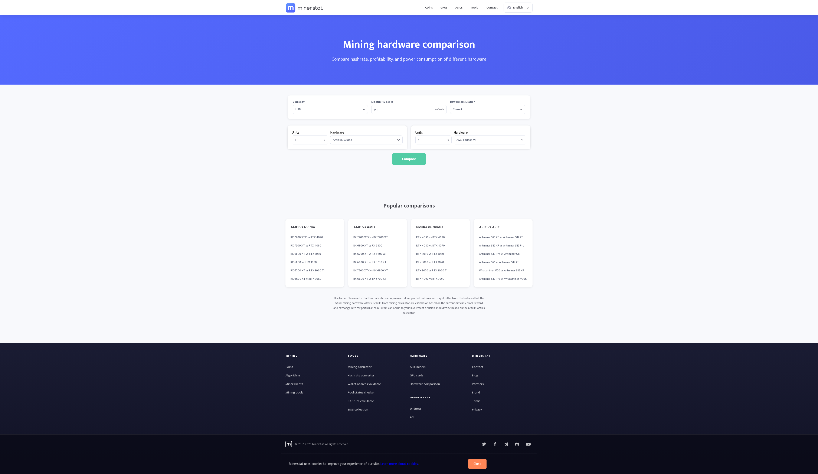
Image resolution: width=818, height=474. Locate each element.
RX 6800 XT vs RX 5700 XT (369, 262)
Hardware (337, 132)
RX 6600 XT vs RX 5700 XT (370, 278)
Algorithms (293, 375)
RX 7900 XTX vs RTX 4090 (307, 237)
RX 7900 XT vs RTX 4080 (306, 245)
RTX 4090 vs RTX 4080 (430, 237)
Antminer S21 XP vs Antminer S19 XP (501, 237)
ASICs (459, 7)
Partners (478, 384)
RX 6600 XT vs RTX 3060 (306, 278)
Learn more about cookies (399, 464)
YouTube (517, 444)
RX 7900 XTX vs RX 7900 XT (370, 237)
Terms (476, 401)
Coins (429, 7)
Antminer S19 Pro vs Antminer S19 (499, 253)
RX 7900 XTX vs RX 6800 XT (370, 270)
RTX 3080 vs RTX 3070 (430, 262)
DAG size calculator (361, 401)
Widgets (416, 408)
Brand (476, 392)
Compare (409, 159)
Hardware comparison (425, 384)
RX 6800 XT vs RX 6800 (367, 245)
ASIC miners (418, 367)
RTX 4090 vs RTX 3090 (430, 278)
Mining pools (294, 392)
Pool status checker (361, 392)
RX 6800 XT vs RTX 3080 (306, 253)
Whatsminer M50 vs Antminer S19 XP (501, 270)
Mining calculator (360, 367)
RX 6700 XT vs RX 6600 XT (370, 253)
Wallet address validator (364, 384)
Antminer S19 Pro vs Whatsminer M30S (503, 278)
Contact (492, 7)
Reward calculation (462, 102)
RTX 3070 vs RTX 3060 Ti (431, 270)
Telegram (506, 444)
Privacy (477, 409)
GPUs (444, 7)
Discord (528, 444)
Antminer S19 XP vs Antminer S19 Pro (501, 245)
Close (477, 464)
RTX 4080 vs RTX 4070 (430, 245)
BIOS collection (358, 409)
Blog (475, 375)
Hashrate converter (361, 375)
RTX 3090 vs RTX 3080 (430, 253)
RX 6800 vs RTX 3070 (304, 262)
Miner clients (294, 384)
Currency (299, 102)
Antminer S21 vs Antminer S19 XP (499, 262)
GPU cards (416, 375)
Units (295, 132)
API (412, 417)
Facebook (495, 444)
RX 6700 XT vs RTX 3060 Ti (307, 270)
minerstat (304, 8)
